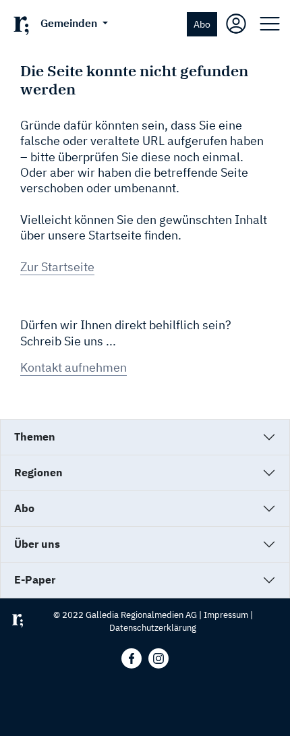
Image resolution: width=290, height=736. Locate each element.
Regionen (38, 472)
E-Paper (34, 579)
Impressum (226, 615)
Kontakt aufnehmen (73, 367)
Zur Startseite (57, 267)
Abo (202, 24)
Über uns (37, 543)
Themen (34, 436)
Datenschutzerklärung (152, 627)
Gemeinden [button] (70, 23)
